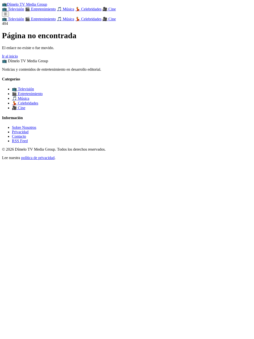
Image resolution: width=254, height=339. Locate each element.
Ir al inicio (10, 56)
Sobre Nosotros (24, 127)
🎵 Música (65, 9)
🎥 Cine (109, 9)
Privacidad (20, 132)
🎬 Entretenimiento (40, 9)
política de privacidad (38, 158)
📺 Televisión (13, 9)
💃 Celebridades (88, 9)
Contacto (19, 136)
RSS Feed (20, 141)
